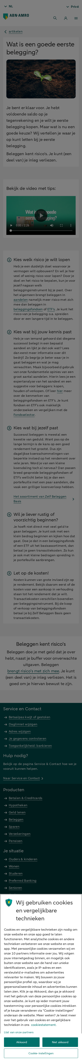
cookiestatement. (44, 1025)
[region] (41, 978)
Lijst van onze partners (18, 1032)
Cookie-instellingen (41, 1053)
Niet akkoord (60, 1042)
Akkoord (21, 1042)
